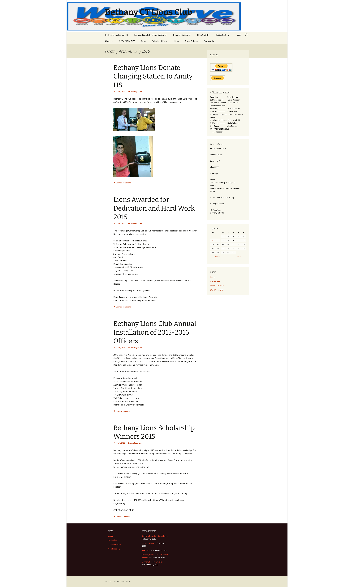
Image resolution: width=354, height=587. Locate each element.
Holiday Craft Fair (222, 35)
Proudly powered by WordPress (118, 581)
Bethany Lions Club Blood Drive (155, 536)
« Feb (217, 256)
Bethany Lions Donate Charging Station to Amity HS (152, 76)
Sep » (239, 256)
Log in (212, 277)
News (143, 41)
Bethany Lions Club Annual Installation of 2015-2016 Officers (154, 332)
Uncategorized (136, 91)
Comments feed (217, 285)
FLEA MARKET (203, 35)
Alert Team (146, 550)
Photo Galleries (191, 41)
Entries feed (215, 281)
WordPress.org (216, 290)
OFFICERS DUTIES (127, 41)
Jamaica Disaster (149, 543)
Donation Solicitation (182, 35)
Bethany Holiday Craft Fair (152, 562)
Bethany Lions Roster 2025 (116, 35)
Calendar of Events (160, 41)
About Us (109, 41)
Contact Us (209, 41)
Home (238, 35)
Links (176, 41)
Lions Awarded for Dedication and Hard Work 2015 (154, 208)
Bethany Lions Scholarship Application (150, 35)
